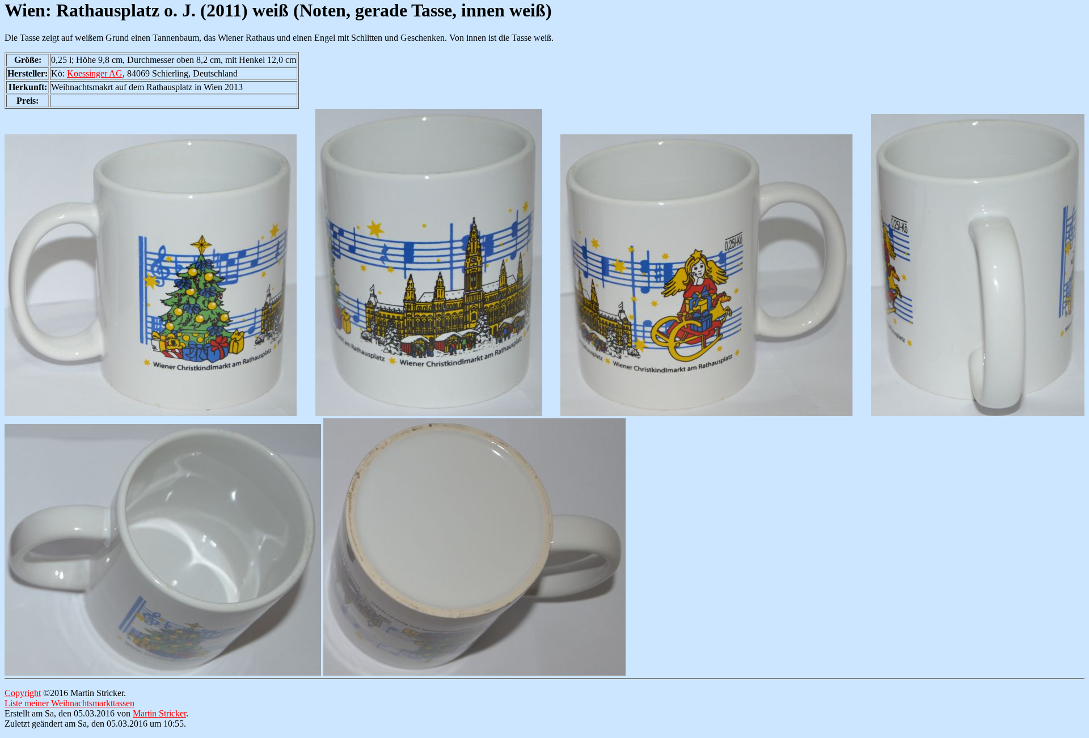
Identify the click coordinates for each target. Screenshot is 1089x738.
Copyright (23, 693)
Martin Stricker (159, 713)
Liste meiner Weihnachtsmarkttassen (69, 703)
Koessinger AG (95, 73)
